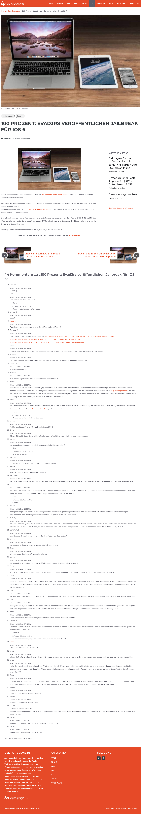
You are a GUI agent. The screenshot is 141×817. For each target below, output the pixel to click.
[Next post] (136, 255)
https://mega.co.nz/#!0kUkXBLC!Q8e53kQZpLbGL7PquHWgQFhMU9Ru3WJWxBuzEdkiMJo (47, 342)
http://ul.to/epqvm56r (119, 390)
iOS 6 (14, 139)
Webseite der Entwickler (39, 209)
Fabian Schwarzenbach (117, 188)
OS (92, 3)
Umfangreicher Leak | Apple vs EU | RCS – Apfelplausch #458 (122, 181)
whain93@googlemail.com (37, 409)
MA (52, 770)
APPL (53, 758)
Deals (131, 3)
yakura (13, 321)
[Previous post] (4, 255)
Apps (111, 3)
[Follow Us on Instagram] (103, 758)
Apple (50, 3)
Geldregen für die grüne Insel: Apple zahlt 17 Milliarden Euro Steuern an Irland (123, 163)
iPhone (60, 3)
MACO (53, 779)
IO (51, 774)
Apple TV (7, 139)
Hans (12, 642)
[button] (138, 3)
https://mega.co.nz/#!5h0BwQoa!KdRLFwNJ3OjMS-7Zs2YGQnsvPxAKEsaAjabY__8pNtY (79, 336)
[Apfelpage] (12, 3)
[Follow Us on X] (99, 758)
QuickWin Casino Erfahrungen (121, 208)
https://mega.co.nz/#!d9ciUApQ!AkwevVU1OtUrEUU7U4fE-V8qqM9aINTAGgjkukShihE (45, 339)
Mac (76, 3)
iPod (28, 139)
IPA (52, 766)
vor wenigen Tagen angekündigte (55, 194)
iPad (68, 3)
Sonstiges (121, 3)
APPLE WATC (56, 783)
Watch (84, 3)
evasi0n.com (74, 235)
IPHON (53, 762)
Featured (20, 116)
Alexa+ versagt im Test (123, 194)
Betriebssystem (8, 116)
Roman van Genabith (116, 172)
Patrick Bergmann (115, 198)
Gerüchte (101, 3)
